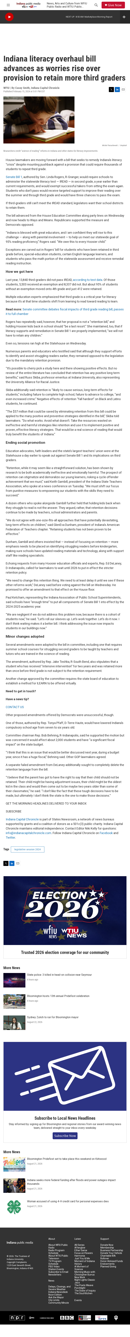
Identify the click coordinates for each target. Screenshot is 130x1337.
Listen (77, 1239)
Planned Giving (108, 1266)
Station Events (56, 1269)
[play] (9, 17)
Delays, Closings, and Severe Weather (59, 1288)
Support (104, 1239)
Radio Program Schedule (56, 1251)
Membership (107, 1247)
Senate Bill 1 (14, 177)
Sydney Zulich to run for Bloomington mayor (53, 1017)
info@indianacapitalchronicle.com (28, 833)
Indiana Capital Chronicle (22, 819)
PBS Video (54, 1266)
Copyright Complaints (17, 1262)
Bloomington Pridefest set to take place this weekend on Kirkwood (66, 1158)
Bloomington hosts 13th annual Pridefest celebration (58, 996)
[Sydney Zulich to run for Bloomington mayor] (14, 1022)
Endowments (107, 1264)
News (51, 1281)
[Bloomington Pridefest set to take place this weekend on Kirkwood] (14, 1164)
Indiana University (15, 1259)
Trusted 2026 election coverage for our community (65, 952)
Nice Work (79, 1277)
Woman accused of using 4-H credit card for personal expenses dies (68, 1201)
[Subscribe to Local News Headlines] (65, 1076)
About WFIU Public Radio (58, 1246)
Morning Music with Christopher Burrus (84, 1273)
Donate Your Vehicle (111, 1253)
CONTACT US (15, 707)
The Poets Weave (83, 1285)
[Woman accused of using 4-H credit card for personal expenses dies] (14, 1207)
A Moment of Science (81, 1268)
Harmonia (79, 1256)
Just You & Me (82, 1258)
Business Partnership (111, 1250)
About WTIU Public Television (58, 1257)
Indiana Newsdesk (58, 1292)
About (51, 1239)
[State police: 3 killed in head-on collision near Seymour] (14, 980)
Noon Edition (55, 1295)
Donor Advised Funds (111, 1261)
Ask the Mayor (56, 1297)
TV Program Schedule (54, 1262)
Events (78, 1300)
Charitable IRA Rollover (108, 1257)
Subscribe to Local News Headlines (65, 1118)
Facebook (106, 833)
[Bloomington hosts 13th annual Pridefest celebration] (14, 1001)
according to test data (87, 280)
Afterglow (79, 1247)
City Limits (53, 1300)
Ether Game (80, 1250)
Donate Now (106, 1245)
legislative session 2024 (27, 849)
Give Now (115, 5)
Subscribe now (65, 1136)
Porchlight (79, 1288)
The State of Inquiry (85, 1290)
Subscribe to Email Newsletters (58, 1273)
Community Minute (58, 1303)
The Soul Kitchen (83, 1293)
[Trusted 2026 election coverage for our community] (65, 910)
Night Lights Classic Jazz (84, 1281)
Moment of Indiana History (84, 1262)
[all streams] (125, 17)
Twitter (10, 837)
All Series (79, 1245)
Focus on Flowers (83, 1253)
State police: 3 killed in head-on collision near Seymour (59, 974)
